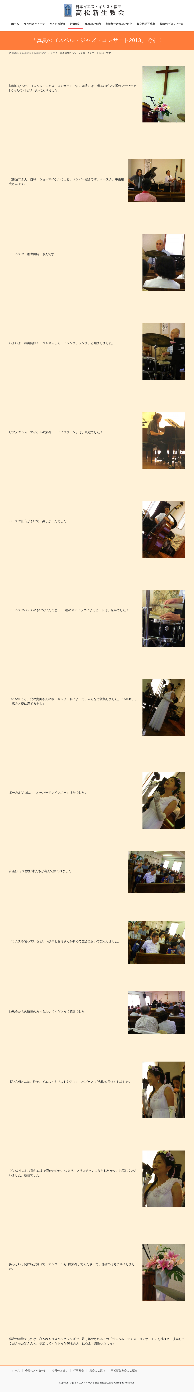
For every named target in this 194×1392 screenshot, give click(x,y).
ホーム (16, 1370)
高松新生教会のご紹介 (124, 1370)
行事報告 (78, 1370)
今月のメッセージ (35, 1370)
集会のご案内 (97, 1370)
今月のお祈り (60, 1370)
